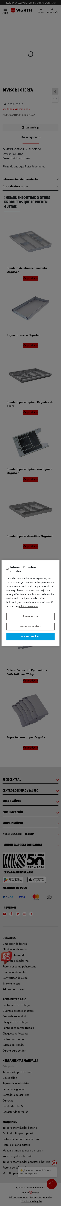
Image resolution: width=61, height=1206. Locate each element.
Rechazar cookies (30, 626)
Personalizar (30, 616)
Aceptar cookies (30, 636)
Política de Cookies (28, 606)
